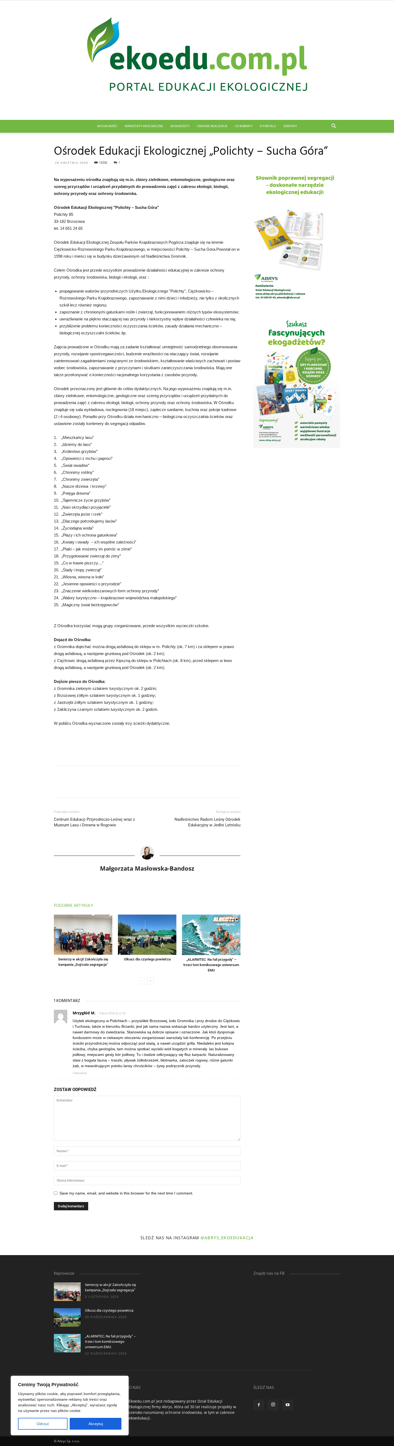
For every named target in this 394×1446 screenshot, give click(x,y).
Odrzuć (43, 1424)
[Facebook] (258, 1405)
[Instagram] (273, 1405)
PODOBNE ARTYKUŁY (73, 905)
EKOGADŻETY (179, 126)
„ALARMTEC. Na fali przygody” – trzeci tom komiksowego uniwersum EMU (211, 964)
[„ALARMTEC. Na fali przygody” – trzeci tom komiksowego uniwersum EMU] (211, 935)
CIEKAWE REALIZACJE (212, 126)
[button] (333, 126)
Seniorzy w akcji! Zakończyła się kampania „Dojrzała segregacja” (110, 1287)
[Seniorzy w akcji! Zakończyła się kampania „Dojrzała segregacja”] (83, 935)
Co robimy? (243, 126)
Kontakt (290, 126)
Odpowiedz (80, 1073)
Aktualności (107, 126)
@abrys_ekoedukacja (227, 1237)
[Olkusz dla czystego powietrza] (147, 935)
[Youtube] (287, 1405)
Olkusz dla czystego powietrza (147, 959)
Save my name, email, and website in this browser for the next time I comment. (126, 1193)
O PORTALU (268, 126)
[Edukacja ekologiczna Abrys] (197, 60)
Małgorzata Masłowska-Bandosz (147, 868)
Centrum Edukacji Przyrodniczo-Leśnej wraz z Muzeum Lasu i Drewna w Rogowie (94, 822)
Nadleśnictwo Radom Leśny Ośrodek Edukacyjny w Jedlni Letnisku (207, 822)
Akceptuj (95, 1424)
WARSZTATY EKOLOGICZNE (144, 126)
